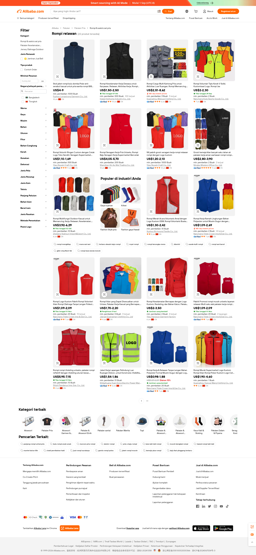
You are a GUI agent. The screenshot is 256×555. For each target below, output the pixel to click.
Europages (171, 541)
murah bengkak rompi (179, 444)
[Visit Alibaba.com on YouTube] (221, 506)
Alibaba (55, 28)
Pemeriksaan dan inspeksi (78, 494)
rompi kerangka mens (156, 244)
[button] (159, 11)
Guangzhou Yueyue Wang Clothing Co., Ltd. (213, 383)
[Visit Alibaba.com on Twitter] (209, 506)
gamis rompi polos (105, 450)
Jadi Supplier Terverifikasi (207, 488)
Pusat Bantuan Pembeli (163, 471)
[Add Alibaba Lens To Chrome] (70, 528)
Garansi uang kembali (76, 477)
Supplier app (132, 528)
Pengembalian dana (162, 488)
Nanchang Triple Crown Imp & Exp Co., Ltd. (212, 234)
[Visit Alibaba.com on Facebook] (197, 506)
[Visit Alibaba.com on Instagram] (215, 506)
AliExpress (86, 541)
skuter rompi (109, 444)
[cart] (196, 12)
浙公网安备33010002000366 (176, 550)
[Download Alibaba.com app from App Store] (201, 528)
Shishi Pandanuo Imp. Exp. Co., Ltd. (69, 385)
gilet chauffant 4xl (64, 251)
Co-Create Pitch (30, 477)
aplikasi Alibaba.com (179, 528)
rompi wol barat (218, 244)
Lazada (128, 541)
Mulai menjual (202, 477)
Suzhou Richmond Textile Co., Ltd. (162, 231)
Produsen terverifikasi (119, 471)
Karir (25, 488)
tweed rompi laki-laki (205, 444)
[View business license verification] (154, 550)
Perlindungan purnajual (76, 488)
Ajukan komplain (160, 482)
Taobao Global (140, 541)
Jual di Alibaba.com (204, 471)
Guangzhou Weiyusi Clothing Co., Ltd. (164, 99)
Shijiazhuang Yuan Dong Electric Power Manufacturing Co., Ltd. (120, 383)
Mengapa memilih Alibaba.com (37, 471)
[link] (252, 527)
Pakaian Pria (79, 28)
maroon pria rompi (87, 444)
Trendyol (160, 541)
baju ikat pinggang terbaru (181, 450)
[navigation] (33, 215)
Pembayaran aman (74, 471)
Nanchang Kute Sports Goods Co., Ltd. (211, 99)
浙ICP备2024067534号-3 (203, 550)
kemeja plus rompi (153, 450)
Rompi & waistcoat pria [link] (100, 28)
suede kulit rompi (196, 244)
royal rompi (134, 244)
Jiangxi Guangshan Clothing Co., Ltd (116, 316)
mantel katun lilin (31, 450)
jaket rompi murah (129, 450)
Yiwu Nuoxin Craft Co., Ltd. (65, 165)
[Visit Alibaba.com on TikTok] (227, 506)
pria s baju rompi (130, 444)
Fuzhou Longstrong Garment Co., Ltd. (70, 96)
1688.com (97, 541)
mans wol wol (84, 244)
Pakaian (66, 28)
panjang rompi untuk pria (34, 444)
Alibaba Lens (40, 528)
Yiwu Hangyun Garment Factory (161, 316)
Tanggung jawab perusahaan (36, 482)
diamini (177, 244)
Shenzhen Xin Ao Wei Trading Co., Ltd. (117, 165)
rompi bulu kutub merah (90, 251)
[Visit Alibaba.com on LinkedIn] (203, 506)
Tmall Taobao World (113, 541)
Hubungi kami (159, 477)
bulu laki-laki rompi (153, 444)
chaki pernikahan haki (56, 450)
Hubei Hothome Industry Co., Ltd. (115, 99)
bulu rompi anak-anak (62, 444)
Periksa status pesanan (206, 482)
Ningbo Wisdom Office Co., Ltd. (207, 165)
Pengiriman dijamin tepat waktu (80, 482)
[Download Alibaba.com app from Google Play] (223, 528)
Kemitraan (200, 494)
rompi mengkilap (64, 244)
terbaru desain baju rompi (110, 244)
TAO (151, 541)
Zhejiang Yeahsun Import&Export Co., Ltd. (72, 234)
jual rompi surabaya (81, 450)
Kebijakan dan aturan (75, 499)
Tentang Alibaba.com (33, 465)
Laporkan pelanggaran (163, 502)
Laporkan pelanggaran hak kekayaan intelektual (169, 495)
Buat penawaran (116, 477)
